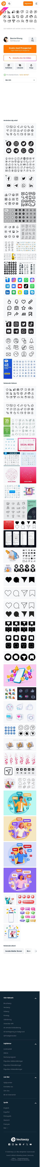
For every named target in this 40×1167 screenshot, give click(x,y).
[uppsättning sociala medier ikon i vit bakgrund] (20, 181)
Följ (32, 41)
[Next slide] (31, 1151)
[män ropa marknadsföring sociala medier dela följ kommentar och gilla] (20, 1023)
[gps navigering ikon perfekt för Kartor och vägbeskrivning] (8, 916)
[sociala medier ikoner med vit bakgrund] (28, 277)
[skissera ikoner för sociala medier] (11, 265)
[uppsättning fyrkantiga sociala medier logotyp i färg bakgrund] (20, 333)
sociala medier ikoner (13, 1151)
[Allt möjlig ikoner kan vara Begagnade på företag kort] (13, 316)
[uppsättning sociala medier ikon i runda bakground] (20, 146)
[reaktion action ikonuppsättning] (20, 395)
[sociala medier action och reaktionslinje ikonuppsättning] (11, 198)
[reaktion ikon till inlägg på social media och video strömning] (10, 861)
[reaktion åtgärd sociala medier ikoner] (10, 811)
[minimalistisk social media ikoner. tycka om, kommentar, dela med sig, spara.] (14, 626)
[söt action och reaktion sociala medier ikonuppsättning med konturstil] (20, 129)
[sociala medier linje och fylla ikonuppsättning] (14, 279)
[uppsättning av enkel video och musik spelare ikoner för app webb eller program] (11, 673)
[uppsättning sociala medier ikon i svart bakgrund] (20, 375)
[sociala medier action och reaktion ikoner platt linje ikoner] (10, 492)
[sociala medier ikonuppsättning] (11, 215)
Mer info (8, 79)
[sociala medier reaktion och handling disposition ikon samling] (13, 952)
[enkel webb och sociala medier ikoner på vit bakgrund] (10, 301)
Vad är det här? (24, 75)
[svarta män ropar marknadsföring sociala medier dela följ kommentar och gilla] (20, 972)
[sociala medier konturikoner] (11, 248)
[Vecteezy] (3, 3)
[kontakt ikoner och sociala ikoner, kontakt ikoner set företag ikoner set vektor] (16, 290)
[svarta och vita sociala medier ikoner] (20, 231)
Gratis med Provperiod (20, 49)
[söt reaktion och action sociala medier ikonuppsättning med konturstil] (20, 440)
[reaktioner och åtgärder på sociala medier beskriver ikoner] (20, 355)
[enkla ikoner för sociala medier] (26, 262)
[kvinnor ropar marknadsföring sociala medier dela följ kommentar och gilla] (20, 998)
